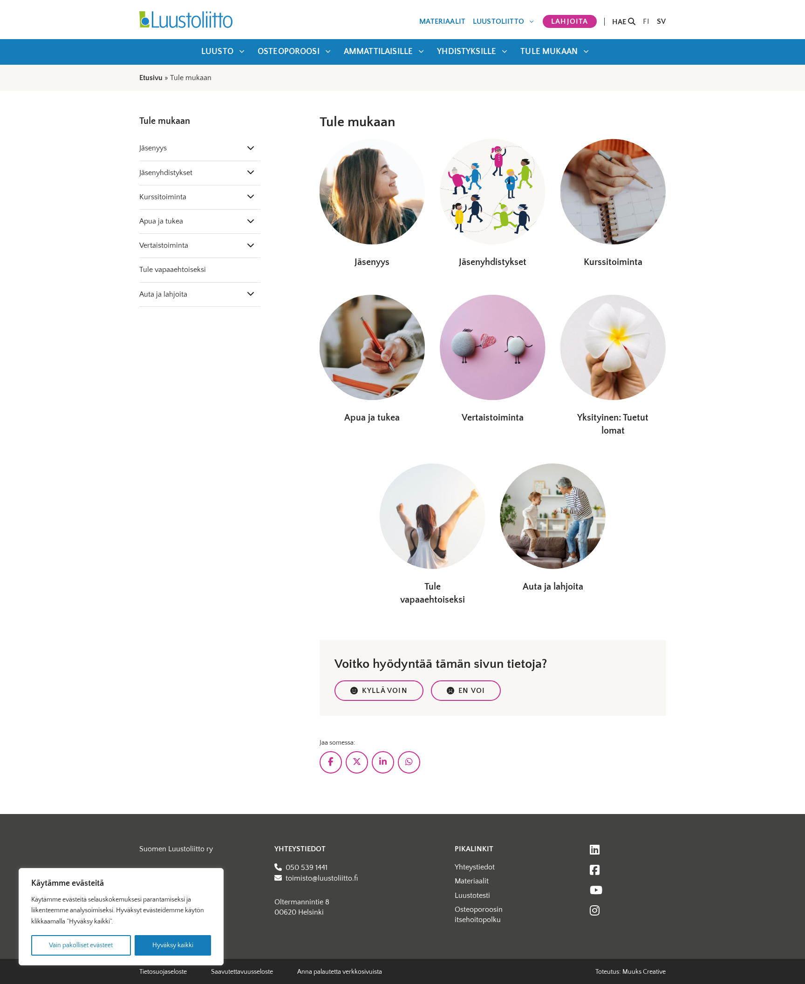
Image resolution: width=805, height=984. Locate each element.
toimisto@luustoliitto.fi (322, 878)
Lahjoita (569, 21)
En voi (471, 690)
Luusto (217, 51)
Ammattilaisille (378, 51)
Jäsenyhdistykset (165, 173)
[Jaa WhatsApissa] (409, 762)
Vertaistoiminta (163, 245)
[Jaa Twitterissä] (357, 762)
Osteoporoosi (289, 51)
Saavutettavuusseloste (242, 972)
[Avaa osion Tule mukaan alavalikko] (586, 51)
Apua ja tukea (161, 221)
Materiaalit (442, 21)
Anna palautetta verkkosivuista (339, 972)
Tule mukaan (549, 51)
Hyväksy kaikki (172, 945)
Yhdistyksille (466, 51)
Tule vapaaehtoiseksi (172, 269)
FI (646, 21)
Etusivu (151, 78)
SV (661, 21)
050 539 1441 (306, 867)
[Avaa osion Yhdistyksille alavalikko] (504, 51)
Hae (620, 22)
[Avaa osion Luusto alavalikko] (241, 51)
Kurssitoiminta (162, 197)
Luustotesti (472, 895)
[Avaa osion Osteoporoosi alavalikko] (328, 51)
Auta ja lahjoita (163, 294)
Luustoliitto (498, 21)
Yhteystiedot (475, 867)
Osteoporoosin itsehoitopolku (479, 914)
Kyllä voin (385, 690)
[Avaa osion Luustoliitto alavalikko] (531, 21)
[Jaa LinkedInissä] (383, 762)
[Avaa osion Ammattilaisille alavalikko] (421, 51)
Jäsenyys (153, 148)
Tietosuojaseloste (163, 972)
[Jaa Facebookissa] (331, 762)
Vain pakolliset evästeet (81, 945)
